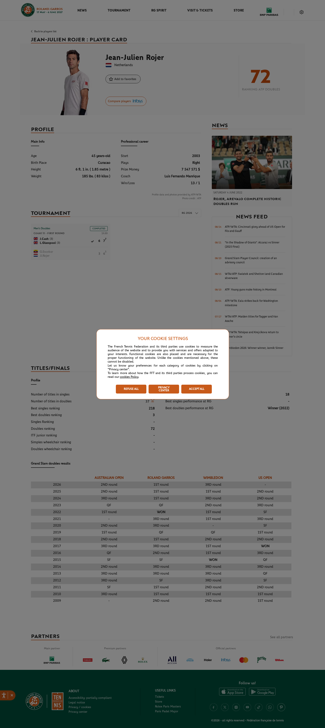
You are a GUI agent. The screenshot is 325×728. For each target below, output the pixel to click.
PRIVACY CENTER (164, 389)
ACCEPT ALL (196, 389)
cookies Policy (129, 376)
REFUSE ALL (131, 389)
